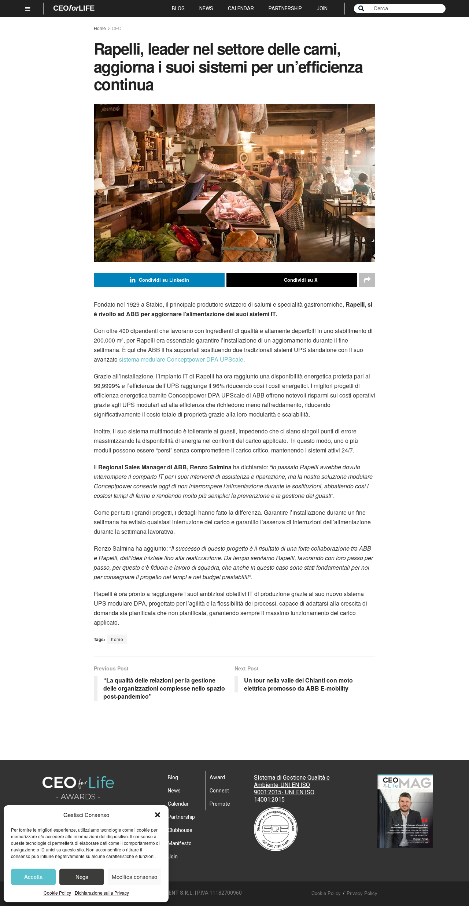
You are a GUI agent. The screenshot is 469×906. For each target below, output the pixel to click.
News (206, 8)
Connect (219, 791)
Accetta (33, 876)
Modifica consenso (134, 876)
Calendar (241, 8)
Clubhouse (180, 830)
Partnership (285, 8)
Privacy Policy (362, 893)
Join (322, 8)
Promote (220, 804)
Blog (178, 8)
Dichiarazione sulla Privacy (102, 893)
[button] (157, 814)
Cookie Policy (57, 893)
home (117, 639)
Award (217, 777)
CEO (116, 28)
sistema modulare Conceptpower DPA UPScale (181, 359)
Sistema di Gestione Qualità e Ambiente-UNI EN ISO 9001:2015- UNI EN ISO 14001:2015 (292, 788)
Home (100, 28)
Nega (81, 876)
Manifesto (180, 843)
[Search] (361, 8)
